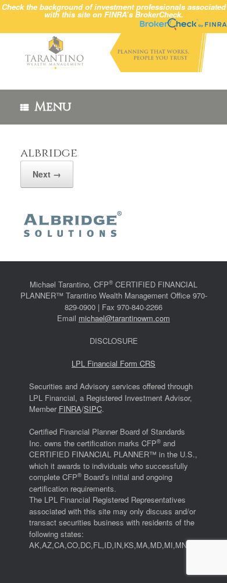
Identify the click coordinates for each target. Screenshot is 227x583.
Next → (47, 174)
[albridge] (72, 233)
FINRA (70, 408)
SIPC (93, 408)
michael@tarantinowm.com (124, 318)
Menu (53, 107)
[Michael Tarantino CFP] (113, 52)
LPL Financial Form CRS (113, 363)
